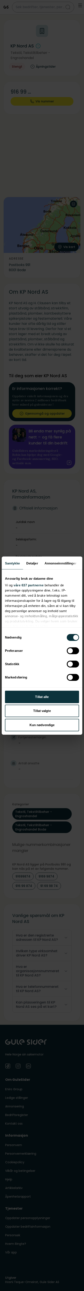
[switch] (73, 650)
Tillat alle (42, 697)
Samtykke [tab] (12, 563)
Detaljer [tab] (32, 563)
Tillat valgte (42, 711)
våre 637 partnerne (29, 585)
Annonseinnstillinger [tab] (60, 563)
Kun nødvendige (42, 725)
